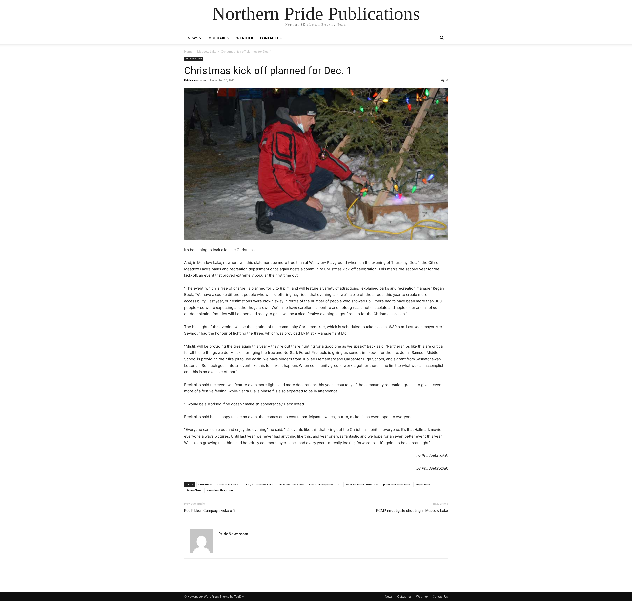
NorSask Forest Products (362, 484)
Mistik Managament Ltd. (324, 484)
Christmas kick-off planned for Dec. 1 (268, 71)
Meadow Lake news (291, 484)
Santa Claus (193, 490)
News (193, 38)
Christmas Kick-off (229, 484)
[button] (442, 38)
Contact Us (271, 38)
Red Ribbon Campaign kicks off (210, 510)
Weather (244, 38)
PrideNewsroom (195, 80)
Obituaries (219, 38)
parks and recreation (396, 484)
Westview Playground (221, 490)
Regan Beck (422, 484)
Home (188, 51)
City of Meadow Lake (259, 484)
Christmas (205, 484)
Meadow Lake (206, 51)
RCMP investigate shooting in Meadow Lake (412, 510)
